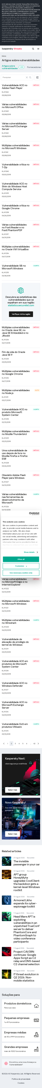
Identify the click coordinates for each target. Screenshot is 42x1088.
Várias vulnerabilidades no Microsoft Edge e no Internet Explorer (14, 582)
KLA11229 (5, 438)
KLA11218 (5, 671)
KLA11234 (5, 340)
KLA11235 (5, 272)
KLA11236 (5, 253)
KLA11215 (5, 731)
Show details (29, 552)
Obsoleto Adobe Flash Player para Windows (14, 476)
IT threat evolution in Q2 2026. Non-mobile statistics (26, 977)
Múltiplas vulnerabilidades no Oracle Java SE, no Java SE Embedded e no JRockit (16, 331)
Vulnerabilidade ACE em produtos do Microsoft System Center (15, 664)
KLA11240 (5, 171)
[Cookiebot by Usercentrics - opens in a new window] (29, 513)
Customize (19, 566)
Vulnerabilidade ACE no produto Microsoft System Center (14, 412)
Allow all (21, 559)
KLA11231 (5, 397)
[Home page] (12, 48)
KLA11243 (5, 111)
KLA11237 (5, 234)
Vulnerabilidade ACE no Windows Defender (14, 684)
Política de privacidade (21, 1079)
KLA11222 (5, 589)
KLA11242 (5, 133)
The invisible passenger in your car (27, 863)
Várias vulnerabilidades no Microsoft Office (14, 106)
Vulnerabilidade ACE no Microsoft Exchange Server (14, 705)
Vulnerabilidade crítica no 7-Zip (15, 166)
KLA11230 (5, 419)
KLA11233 (5, 359)
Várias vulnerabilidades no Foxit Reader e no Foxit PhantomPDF (14, 227)
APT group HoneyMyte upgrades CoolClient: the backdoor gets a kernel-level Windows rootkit (27, 882)
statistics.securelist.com (21, 305)
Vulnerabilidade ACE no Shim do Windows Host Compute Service (14, 186)
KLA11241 (5, 152)
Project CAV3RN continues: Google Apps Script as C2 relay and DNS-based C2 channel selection (27, 958)
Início (4, 56)
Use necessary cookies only (21, 573)
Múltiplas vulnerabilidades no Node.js (16, 391)
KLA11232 (5, 378)
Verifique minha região (21, 314)
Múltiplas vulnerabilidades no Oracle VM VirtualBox (16, 248)
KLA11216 (5, 712)
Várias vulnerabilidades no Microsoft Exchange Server (14, 126)
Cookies (21, 1083)
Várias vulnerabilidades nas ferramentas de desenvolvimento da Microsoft (14, 498)
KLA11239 (5, 193)
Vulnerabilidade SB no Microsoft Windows (14, 267)
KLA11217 (5, 690)
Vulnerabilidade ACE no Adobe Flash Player (14, 86)
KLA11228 (5, 463)
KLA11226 (5, 506)
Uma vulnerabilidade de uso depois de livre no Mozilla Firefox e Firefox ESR (15, 454)
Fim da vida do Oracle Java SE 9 (13, 353)
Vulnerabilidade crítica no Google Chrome (15, 207)
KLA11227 (5, 482)
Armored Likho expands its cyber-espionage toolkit (25, 903)
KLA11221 (5, 608)
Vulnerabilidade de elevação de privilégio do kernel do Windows (15, 642)
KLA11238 (5, 212)
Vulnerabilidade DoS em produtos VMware (15, 725)
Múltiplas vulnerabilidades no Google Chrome (16, 372)
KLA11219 (5, 649)
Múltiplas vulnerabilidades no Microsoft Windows (16, 147)
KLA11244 (5, 92)
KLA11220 (5, 627)
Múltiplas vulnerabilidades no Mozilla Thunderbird (16, 433)
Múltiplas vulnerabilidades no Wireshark (16, 621)
